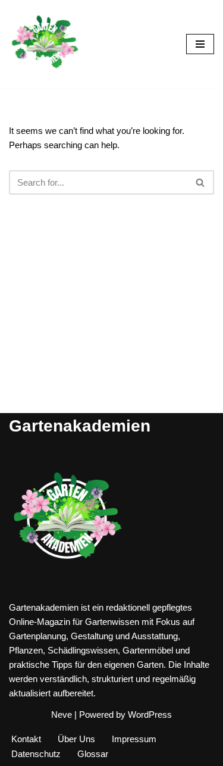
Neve (61, 714)
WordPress (150, 714)
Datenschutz (36, 754)
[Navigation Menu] (200, 44)
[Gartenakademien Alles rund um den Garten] (44, 44)
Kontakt (26, 739)
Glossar (92, 754)
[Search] (200, 182)
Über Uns (76, 739)
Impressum (134, 739)
